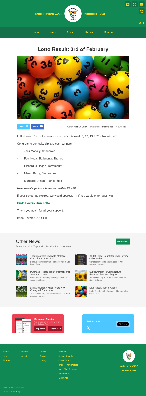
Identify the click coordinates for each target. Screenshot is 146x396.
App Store (40, 329)
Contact (43, 356)
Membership (64, 373)
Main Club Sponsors (67, 369)
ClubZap (17, 392)
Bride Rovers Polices (68, 365)
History (43, 360)
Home (36, 32)
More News (123, 241)
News (53, 32)
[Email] (142, 4)
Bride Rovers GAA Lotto (33, 203)
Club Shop (63, 378)
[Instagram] (128, 4)
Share (35, 126)
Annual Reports (65, 356)
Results (89, 32)
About (24, 356)
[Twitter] (135, 4)
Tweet (21, 126)
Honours (62, 351)
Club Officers (64, 360)
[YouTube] (142, 11)
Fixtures (70, 32)
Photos (43, 351)
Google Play (55, 329)
